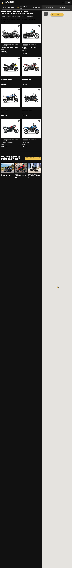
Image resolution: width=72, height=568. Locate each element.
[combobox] (9, 7)
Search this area (58, 15)
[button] (10, 39)
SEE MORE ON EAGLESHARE (33, 158)
